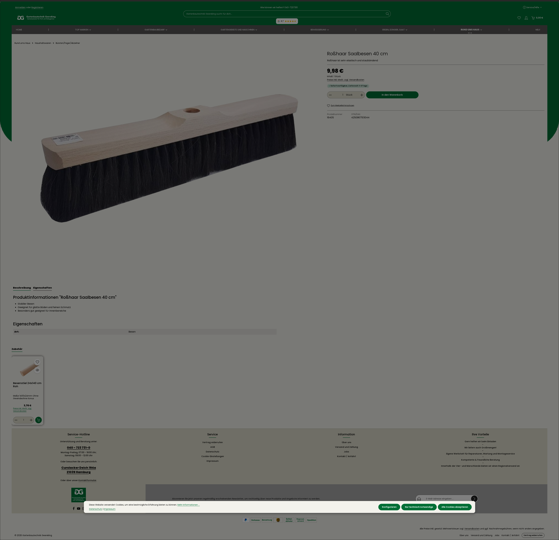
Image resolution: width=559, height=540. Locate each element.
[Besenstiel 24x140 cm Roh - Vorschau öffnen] (37, 370)
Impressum (213, 461)
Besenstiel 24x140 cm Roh (27, 385)
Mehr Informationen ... (188, 504)
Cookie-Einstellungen (212, 456)
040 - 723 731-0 (78, 448)
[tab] (22, 288)
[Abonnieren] (474, 498)
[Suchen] (387, 13)
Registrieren (37, 7)
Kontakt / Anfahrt (346, 456)
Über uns (346, 442)
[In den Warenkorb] (38, 420)
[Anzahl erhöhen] (362, 95)
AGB (212, 447)
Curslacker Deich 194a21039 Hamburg (78, 470)
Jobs (346, 451)
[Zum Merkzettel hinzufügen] (37, 362)
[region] (168, 164)
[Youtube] (79, 509)
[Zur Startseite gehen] (36, 18)
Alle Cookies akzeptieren (455, 507)
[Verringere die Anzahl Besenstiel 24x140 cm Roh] (16, 420)
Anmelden (20, 7)
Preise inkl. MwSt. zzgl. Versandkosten (345, 79)
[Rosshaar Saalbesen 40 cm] (168, 164)
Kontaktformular (87, 480)
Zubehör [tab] (17, 349)
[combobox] (284, 13)
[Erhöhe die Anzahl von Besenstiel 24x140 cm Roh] (31, 420)
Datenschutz (212, 451)
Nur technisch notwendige (419, 507)
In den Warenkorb (392, 95)
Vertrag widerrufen (212, 442)
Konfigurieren (389, 507)
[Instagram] (83, 509)
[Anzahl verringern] (330, 95)
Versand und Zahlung (346, 447)
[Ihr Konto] (526, 18)
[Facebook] (74, 509)
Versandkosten (472, 528)
